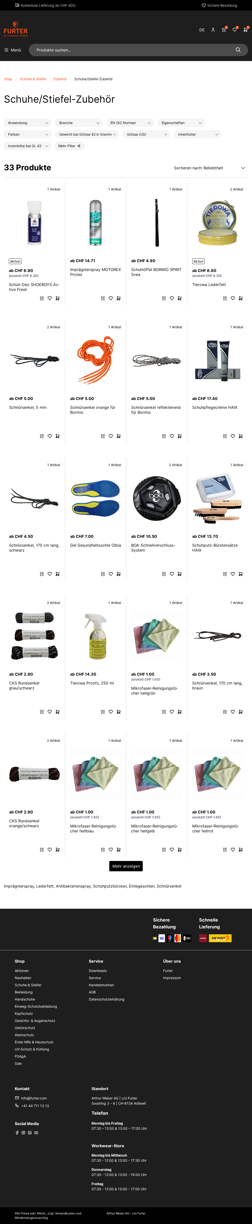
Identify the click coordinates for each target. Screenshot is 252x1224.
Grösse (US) (136, 134)
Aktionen (22, 971)
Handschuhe (25, 999)
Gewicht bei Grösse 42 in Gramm (85, 134)
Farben (13, 134)
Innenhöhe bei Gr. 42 (24, 146)
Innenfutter (187, 134)
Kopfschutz (24, 1013)
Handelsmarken (101, 985)
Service (95, 978)
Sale (18, 1063)
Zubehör (60, 79)
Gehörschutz (25, 1028)
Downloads (98, 971)
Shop (8, 79)
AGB (92, 992)
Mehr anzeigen (126, 866)
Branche (66, 123)
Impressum (172, 978)
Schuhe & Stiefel (33, 79)
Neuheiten (23, 978)
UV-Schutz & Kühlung (32, 1049)
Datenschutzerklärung (107, 999)
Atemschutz (24, 1035)
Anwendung (17, 123)
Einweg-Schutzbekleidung (36, 1006)
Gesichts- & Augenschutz (35, 1020)
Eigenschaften (173, 123)
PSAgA (20, 1056)
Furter (168, 971)
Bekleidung (24, 992)
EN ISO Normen (123, 123)
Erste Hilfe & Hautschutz (34, 1042)
